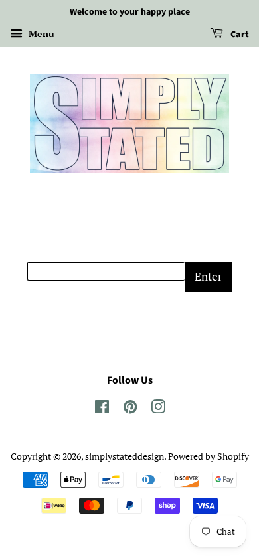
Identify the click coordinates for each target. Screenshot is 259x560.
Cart (238, 34)
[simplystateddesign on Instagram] (158, 409)
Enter (208, 276)
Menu (40, 33)
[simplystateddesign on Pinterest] (130, 409)
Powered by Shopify (208, 456)
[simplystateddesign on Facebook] (102, 409)
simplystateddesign (124, 456)
